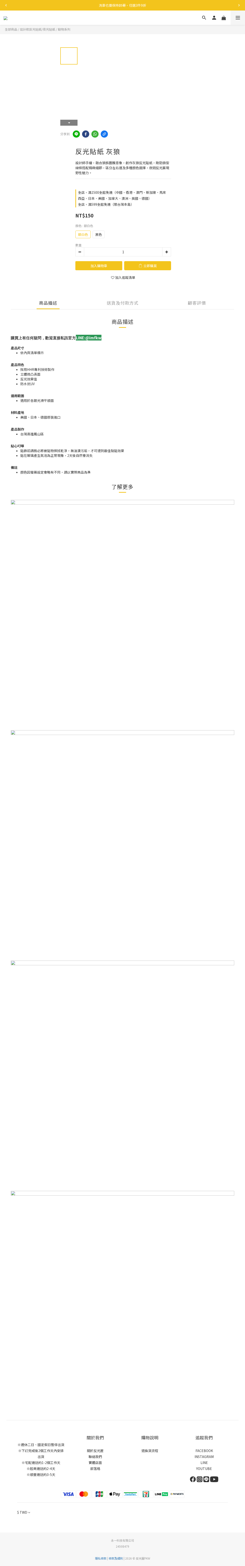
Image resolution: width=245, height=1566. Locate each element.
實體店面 (95, 1462)
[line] (76, 134)
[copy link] (104, 134)
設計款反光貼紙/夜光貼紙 (37, 29)
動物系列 (64, 29)
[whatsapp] (95, 134)
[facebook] (85, 134)
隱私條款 (100, 1558)
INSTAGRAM (204, 1456)
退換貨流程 (149, 1450)
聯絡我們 (95, 1456)
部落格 (95, 1468)
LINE (204, 1462)
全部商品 (11, 29)
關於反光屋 (95, 1450)
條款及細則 (116, 1558)
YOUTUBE (204, 1468)
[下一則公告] (239, 5)
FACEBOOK (204, 1450)
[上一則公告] (6, 5)
